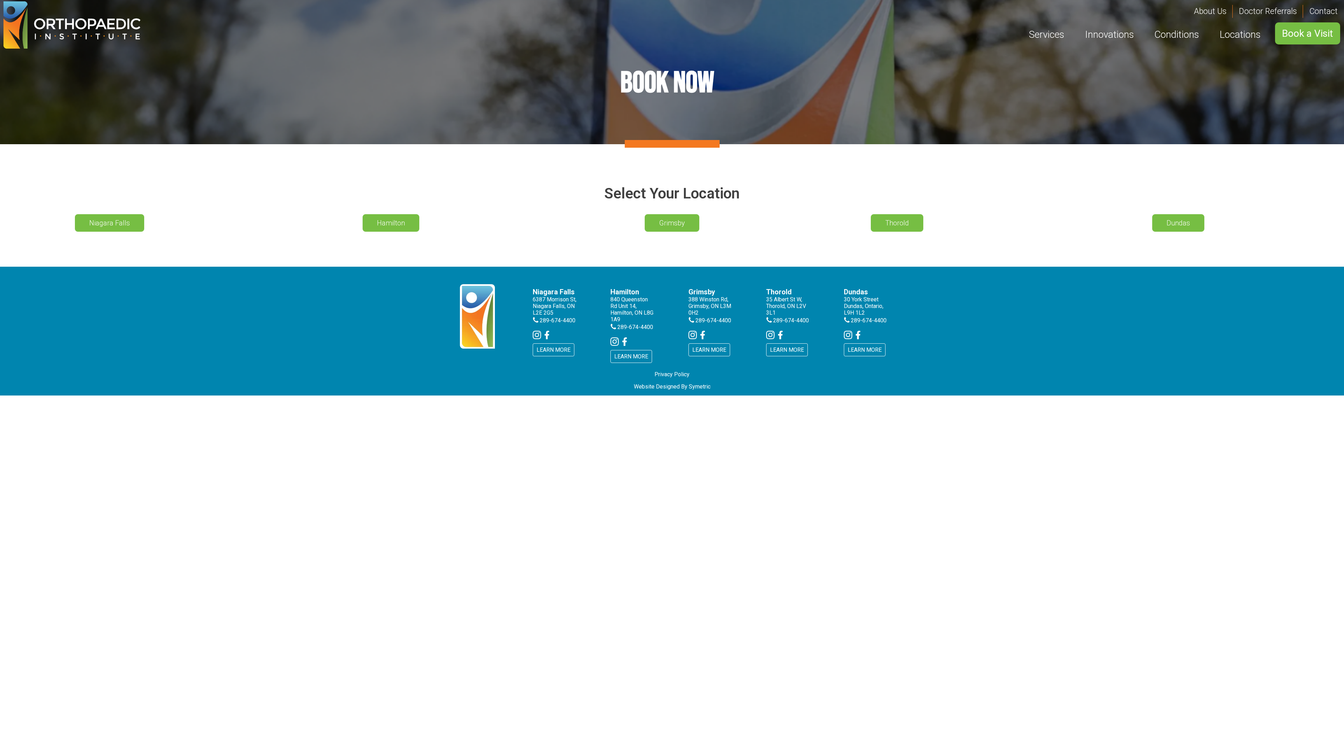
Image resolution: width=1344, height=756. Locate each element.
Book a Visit (1307, 33)
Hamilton (391, 223)
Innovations (1109, 34)
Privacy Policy (672, 374)
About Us (1210, 11)
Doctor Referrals (1268, 11)
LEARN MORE (553, 349)
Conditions (1176, 34)
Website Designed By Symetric (672, 386)
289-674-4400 (557, 320)
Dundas (1178, 223)
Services (1046, 34)
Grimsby (672, 223)
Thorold (897, 223)
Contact (1323, 11)
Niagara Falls (109, 223)
